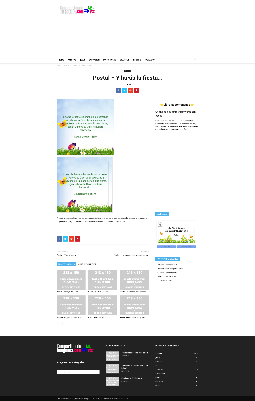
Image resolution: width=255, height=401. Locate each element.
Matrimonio (109, 60)
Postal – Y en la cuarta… (67, 255)
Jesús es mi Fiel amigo (131, 378)
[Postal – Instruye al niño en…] (71, 280)
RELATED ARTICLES (66, 264)
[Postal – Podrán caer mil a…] (102, 280)
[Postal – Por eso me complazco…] (134, 305)
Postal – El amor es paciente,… (100, 317)
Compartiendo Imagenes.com (170, 268)
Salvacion (94, 60)
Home (61, 60)
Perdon (137, 60)
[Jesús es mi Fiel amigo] (112, 381)
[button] (195, 60)
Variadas (67, 66)
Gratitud (124, 60)
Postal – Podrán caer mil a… (99, 292)
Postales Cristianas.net (167, 276)
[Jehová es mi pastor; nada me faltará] (112, 368)
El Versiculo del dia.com (167, 272)
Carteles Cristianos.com (167, 264)
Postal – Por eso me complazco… (133, 317)
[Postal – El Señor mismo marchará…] (134, 280)
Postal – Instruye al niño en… (68, 292)
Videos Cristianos (164, 280)
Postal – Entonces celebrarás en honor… (131, 255)
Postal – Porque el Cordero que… (70, 317)
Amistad (72, 60)
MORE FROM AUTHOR (87, 264)
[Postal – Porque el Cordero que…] (71, 305)
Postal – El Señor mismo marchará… (134, 292)
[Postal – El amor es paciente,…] (102, 305)
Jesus (82, 60)
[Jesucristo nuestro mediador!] (112, 356)
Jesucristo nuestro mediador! (134, 353)
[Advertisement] (127, 36)
